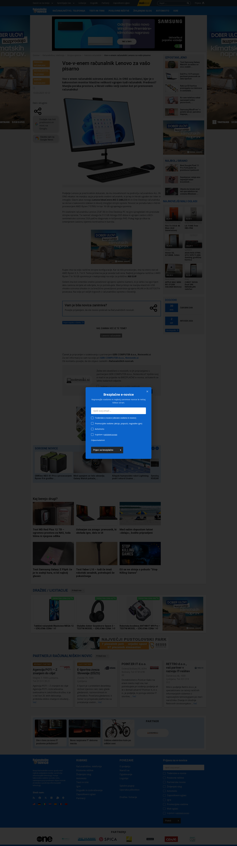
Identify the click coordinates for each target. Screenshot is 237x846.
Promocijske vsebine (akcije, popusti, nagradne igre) (118, 423)
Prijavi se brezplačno (103, 450)
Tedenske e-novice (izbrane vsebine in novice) (115, 418)
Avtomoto (99, 429)
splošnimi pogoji (110, 434)
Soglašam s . (106, 434)
